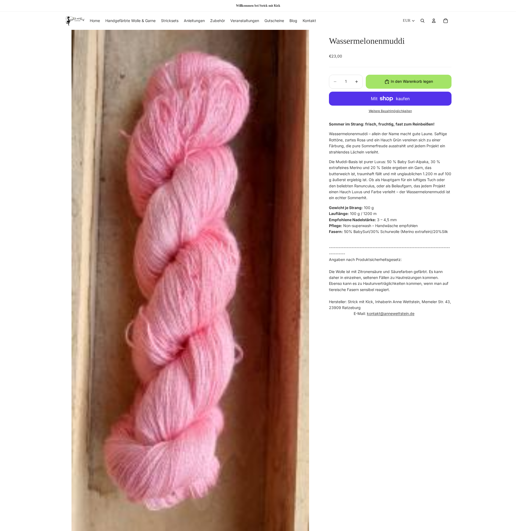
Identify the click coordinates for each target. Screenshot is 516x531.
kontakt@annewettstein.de (390, 313)
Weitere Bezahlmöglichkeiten (390, 111)
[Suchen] (422, 21)
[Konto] (434, 21)
